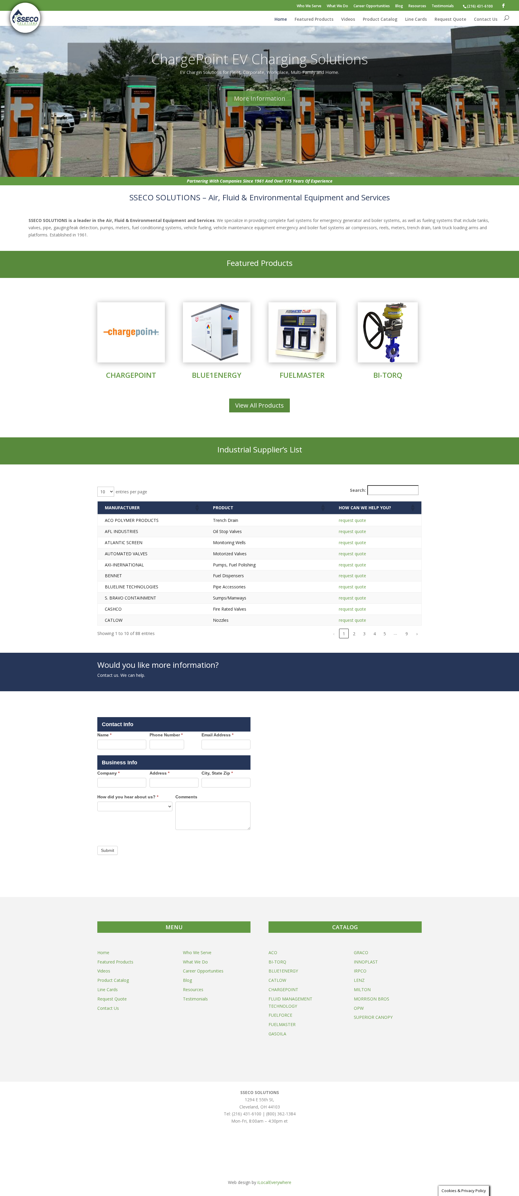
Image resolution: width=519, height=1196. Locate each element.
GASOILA (277, 1034)
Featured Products (314, 19)
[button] (197, 507)
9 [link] (406, 634)
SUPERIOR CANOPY (373, 1017)
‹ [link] (333, 634)
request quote (352, 520)
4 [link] (374, 634)
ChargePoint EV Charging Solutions (259, 56)
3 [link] (364, 634)
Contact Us (485, 19)
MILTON (362, 989)
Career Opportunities (372, 6)
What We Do (337, 6)
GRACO (361, 952)
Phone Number (166, 734)
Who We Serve (309, 6)
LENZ (359, 980)
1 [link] (344, 634)
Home (281, 19)
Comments (186, 796)
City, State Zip (217, 773)
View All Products (259, 405)
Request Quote (450, 19)
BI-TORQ (387, 375)
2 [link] (354, 634)
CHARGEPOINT (131, 375)
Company (108, 773)
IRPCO (360, 971)
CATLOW (277, 980)
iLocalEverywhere (274, 1182)
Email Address (217, 734)
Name (104, 734)
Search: (358, 490)
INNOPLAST (366, 962)
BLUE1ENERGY (216, 375)
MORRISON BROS (371, 999)
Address (159, 773)
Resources (417, 6)
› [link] (416, 634)
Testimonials (443, 6)
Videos (348, 19)
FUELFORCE (280, 1015)
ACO (273, 952)
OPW (359, 1008)
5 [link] (385, 634)
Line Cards (416, 19)
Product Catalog (380, 19)
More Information (259, 96)
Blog (399, 6)
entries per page (131, 492)
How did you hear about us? (127, 796)
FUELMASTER (302, 375)
